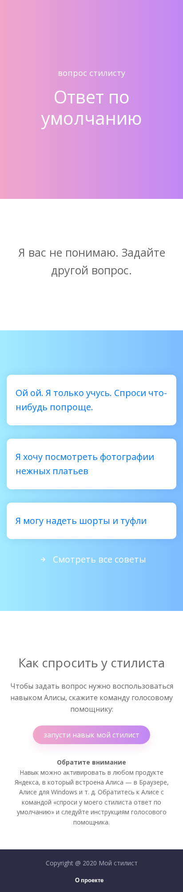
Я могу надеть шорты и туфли (81, 521)
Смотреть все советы (99, 559)
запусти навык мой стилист (91, 735)
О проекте (89, 880)
